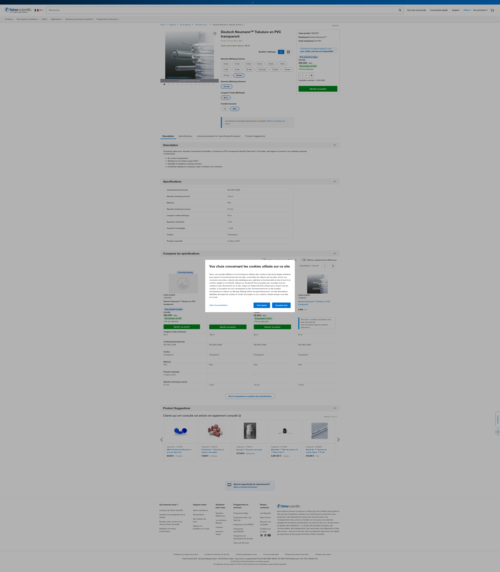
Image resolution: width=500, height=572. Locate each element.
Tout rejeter (262, 305)
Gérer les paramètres (218, 305)
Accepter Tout (281, 305)
